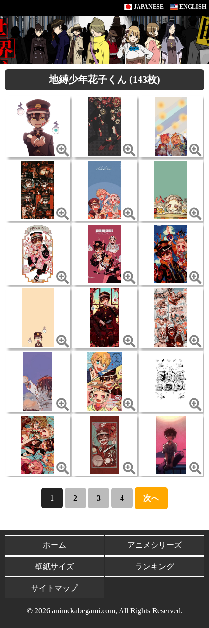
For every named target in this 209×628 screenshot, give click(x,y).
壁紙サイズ (54, 566)
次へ (151, 498)
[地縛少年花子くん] (38, 126)
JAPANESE (148, 6)
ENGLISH (192, 6)
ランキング (154, 566)
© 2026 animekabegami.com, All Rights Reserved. (105, 611)
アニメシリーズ (154, 545)
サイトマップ (54, 588)
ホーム (54, 545)
